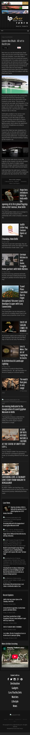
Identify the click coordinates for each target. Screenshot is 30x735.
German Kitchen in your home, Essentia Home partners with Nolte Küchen (14, 608)
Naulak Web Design (18, 728)
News (15, 706)
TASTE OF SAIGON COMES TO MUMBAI (23, 326)
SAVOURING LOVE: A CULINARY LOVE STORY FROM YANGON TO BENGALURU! (13, 479)
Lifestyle (15, 701)
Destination (15, 683)
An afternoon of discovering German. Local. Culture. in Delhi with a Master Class (13, 585)
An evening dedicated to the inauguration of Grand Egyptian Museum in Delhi (14, 409)
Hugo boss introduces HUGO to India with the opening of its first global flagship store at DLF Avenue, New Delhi (15, 510)
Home (5, 719)
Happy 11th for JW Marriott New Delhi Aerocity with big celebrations (14, 534)
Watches (15, 697)
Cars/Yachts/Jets (15, 692)
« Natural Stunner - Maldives (12, 181)
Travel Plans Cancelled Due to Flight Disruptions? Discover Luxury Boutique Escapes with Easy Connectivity (14, 618)
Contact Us (25, 26)
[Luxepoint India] (15, 715)
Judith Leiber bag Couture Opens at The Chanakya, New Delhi (12, 600)
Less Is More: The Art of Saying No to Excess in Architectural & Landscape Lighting (14, 634)
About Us (18, 26)
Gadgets (15, 688)
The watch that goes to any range (24, 383)
